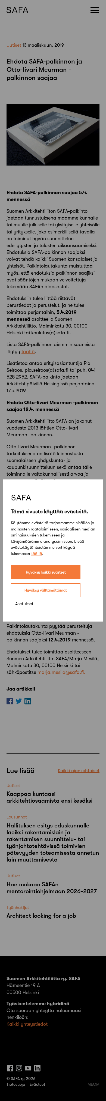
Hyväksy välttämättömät (45, 590)
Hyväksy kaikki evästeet (46, 572)
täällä (36, 553)
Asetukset (24, 603)
